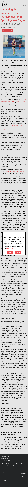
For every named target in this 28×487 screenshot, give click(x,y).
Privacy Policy (10, 248)
